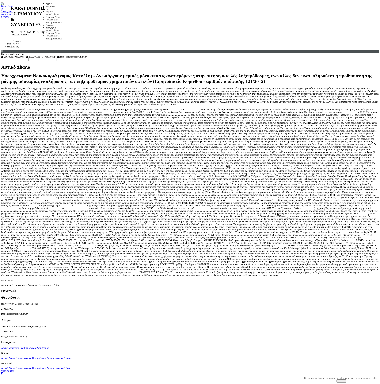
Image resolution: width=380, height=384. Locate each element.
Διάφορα (50, 25)
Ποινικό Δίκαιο (53, 20)
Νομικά (49, 12)
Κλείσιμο (341, 381)
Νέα (47, 9)
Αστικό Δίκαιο (52, 14)
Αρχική (49, 4)
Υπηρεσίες (50, 6)
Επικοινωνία (13, 44)
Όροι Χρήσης (7, 370)
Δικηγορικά (51, 28)
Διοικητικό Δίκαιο (54, 22)
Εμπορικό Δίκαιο (53, 17)
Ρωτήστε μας (13, 46)
